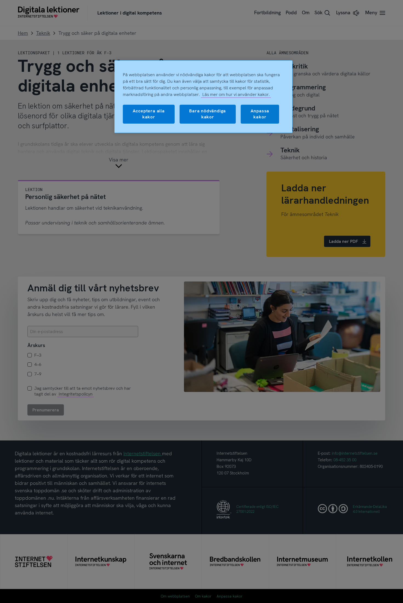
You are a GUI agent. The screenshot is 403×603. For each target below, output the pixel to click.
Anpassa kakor (260, 114)
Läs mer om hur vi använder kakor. (236, 94)
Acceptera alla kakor (149, 114)
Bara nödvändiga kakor (207, 114)
